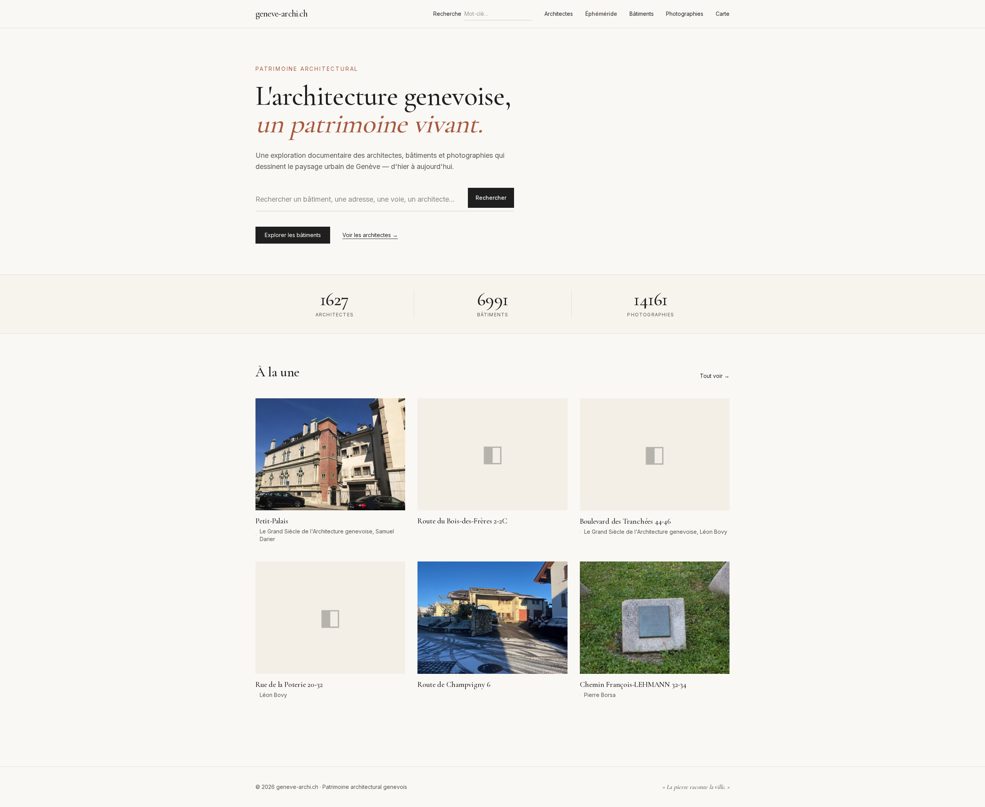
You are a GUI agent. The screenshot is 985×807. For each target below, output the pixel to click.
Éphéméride (601, 13)
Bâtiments (641, 13)
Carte (723, 13)
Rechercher (491, 197)
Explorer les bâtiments (293, 235)
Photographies (684, 13)
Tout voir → (715, 376)
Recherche (447, 13)
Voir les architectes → (370, 235)
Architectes (558, 13)
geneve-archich (281, 13)
